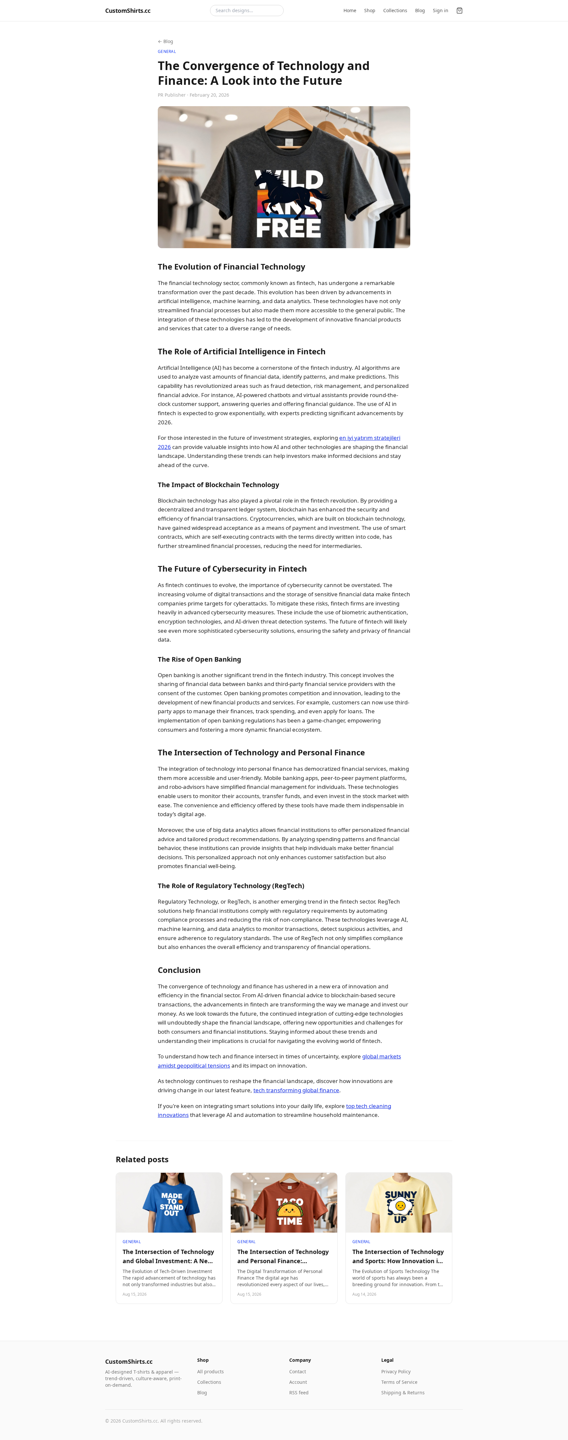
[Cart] (459, 10)
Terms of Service (399, 1382)
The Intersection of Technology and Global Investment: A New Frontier (168, 1261)
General (167, 51)
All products (210, 1371)
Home (349, 10)
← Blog (165, 41)
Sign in (440, 10)
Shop (369, 10)
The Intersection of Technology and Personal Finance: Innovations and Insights (283, 1261)
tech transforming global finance (296, 1090)
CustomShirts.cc (127, 10)
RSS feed (299, 1392)
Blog (420, 10)
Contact (297, 1371)
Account (298, 1382)
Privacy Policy (396, 1371)
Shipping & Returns (403, 1392)
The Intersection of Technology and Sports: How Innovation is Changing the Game (398, 1261)
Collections (395, 10)
